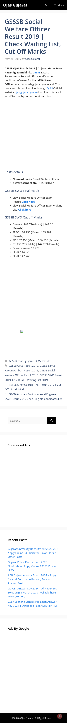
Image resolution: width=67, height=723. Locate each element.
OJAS (50, 88)
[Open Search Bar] (46, 5)
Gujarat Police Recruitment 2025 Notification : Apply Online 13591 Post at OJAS (32, 566)
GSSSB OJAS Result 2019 (23, 365)
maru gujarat (26, 361)
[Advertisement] (33, 135)
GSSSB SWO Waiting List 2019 (30, 380)
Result (46, 361)
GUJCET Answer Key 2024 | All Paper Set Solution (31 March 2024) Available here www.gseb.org (32, 592)
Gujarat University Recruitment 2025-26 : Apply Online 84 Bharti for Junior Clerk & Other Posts (33, 553)
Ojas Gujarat (15, 5)
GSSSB (13, 361)
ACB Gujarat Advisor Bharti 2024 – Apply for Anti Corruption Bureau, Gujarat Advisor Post (32, 579)
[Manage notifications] (59, 716)
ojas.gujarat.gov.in (26, 92)
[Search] (51, 420)
